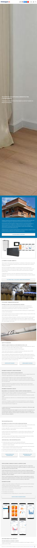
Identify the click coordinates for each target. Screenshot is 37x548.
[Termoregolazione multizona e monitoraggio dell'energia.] (18, 519)
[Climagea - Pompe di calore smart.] (5, 2)
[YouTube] (28, 2)
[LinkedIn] (26, 2)
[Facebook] (24, 2)
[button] (31, 2)
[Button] (20, 2)
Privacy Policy (31, 546)
